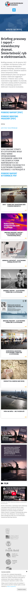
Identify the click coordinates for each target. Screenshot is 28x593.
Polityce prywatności (11, 586)
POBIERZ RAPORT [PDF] (12, 113)
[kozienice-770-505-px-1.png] (14, 434)
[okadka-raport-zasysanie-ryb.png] (14, 463)
